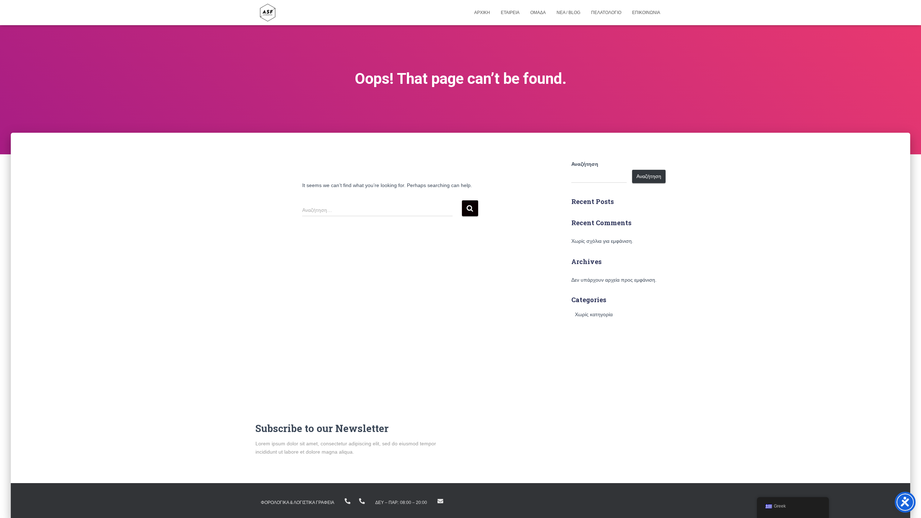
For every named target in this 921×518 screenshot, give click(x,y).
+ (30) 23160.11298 (361, 501)
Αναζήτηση (584, 164)
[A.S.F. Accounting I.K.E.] (267, 13)
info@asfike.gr (440, 501)
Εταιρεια (510, 12)
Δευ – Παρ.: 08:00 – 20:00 (401, 502)
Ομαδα (538, 12)
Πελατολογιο (606, 12)
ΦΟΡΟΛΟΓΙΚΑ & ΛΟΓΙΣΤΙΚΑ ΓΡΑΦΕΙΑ (297, 502)
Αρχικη (482, 12)
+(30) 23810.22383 (347, 501)
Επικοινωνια (646, 12)
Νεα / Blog (568, 12)
